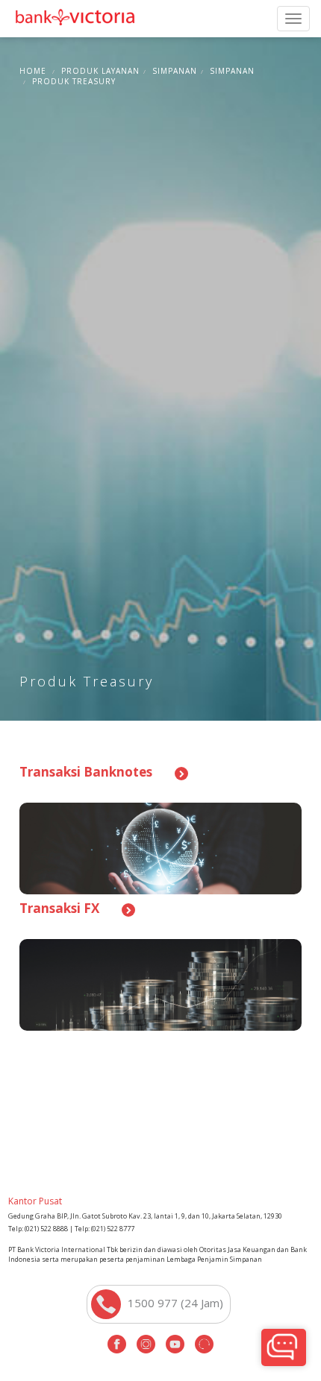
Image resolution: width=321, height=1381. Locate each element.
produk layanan (100, 71)
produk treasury (74, 81)
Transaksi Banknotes (85, 771)
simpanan (174, 71)
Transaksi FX (59, 908)
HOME (32, 71)
